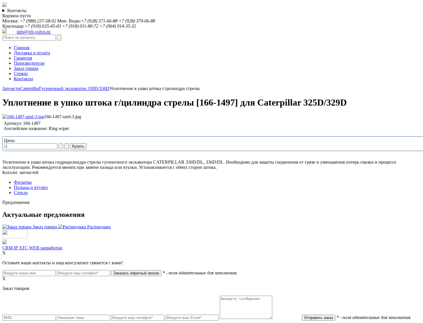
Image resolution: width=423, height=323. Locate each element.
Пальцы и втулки (31, 187)
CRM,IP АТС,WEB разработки (32, 247)
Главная (21, 47)
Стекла (21, 192)
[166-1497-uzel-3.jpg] (23, 116)
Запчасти (11, 88)
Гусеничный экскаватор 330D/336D (74, 88)
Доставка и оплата (32, 52)
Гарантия (23, 58)
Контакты (16, 10)
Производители (29, 63)
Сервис (21, 73)
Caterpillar (29, 88)
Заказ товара (26, 68)
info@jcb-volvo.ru (33, 31)
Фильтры (23, 182)
